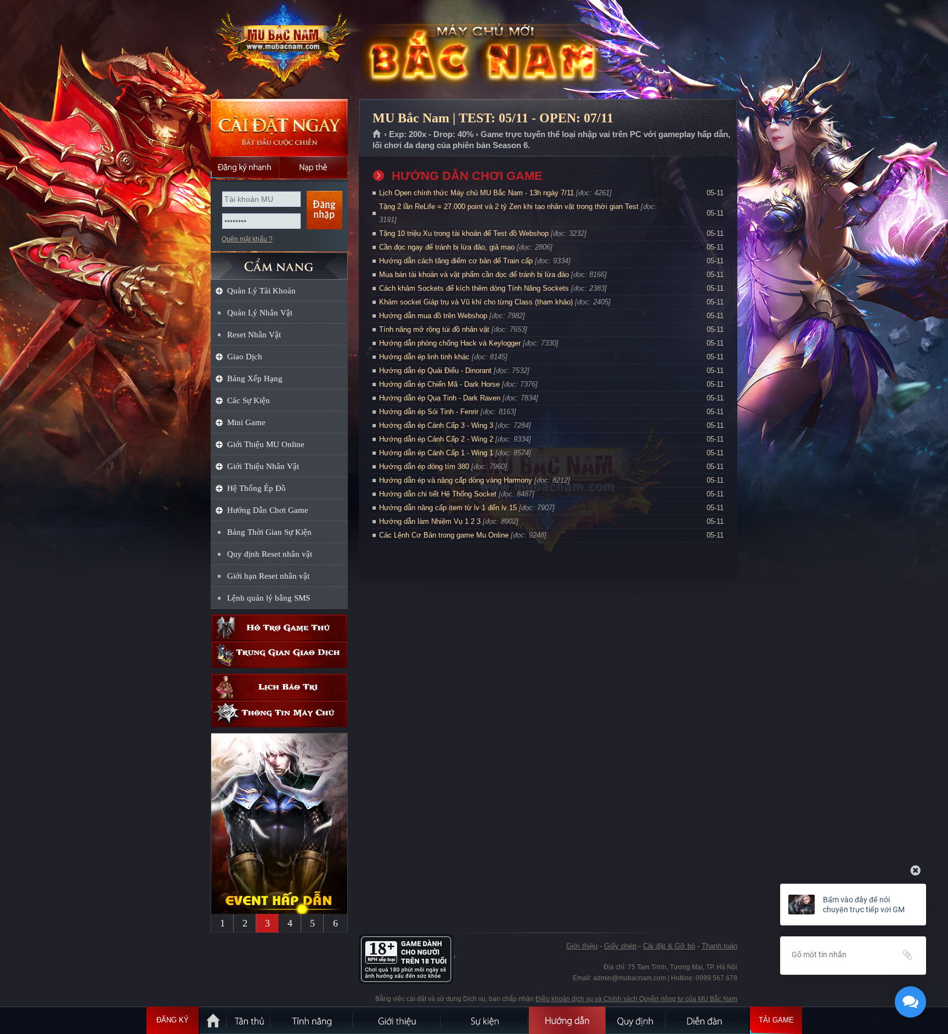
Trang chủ (377, 134)
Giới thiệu (581, 946)
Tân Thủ (249, 1020)
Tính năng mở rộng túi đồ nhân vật (434, 329)
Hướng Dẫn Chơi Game (267, 510)
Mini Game (246, 422)
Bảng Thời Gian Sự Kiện (269, 532)
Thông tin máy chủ (279, 713)
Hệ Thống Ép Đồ (256, 488)
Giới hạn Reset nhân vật (268, 576)
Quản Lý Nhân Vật (259, 312)
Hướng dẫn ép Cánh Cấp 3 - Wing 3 (436, 425)
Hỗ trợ (279, 627)
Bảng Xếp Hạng (255, 378)
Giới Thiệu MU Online (265, 444)
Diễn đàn (707, 1020)
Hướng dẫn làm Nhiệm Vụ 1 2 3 (430, 521)
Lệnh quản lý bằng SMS (268, 598)
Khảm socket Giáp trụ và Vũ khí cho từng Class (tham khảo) (476, 302)
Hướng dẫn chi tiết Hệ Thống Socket (437, 494)
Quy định (636, 1020)
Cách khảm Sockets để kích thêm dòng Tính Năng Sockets (475, 288)
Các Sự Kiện (248, 400)
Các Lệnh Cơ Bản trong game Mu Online (444, 535)
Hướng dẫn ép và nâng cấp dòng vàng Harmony (455, 480)
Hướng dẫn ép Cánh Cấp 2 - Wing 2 (436, 439)
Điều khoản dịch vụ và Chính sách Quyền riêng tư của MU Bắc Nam (636, 999)
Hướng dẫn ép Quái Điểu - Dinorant (435, 370)
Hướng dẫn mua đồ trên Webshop (433, 316)
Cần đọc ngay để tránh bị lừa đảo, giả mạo (447, 247)
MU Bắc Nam (279, 50)
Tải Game (776, 1020)
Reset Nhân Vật (254, 334)
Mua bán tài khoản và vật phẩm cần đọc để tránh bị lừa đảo (474, 274)
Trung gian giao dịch (279, 654)
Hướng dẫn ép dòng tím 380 (424, 466)
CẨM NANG (279, 261)
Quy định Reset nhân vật (269, 554)
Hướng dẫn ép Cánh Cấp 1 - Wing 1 (436, 453)
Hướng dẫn (567, 1020)
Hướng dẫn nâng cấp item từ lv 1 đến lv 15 (448, 508)
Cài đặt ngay (279, 127)
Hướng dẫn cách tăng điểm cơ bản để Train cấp (456, 261)
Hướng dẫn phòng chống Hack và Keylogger (451, 343)
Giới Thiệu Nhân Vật (263, 466)
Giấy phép (620, 946)
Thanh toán (719, 946)
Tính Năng (312, 1020)
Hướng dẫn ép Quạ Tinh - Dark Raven (439, 398)
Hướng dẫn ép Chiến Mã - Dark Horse (439, 384)
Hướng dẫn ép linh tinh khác (424, 357)
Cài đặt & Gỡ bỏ (669, 946)
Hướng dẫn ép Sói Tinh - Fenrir (428, 412)
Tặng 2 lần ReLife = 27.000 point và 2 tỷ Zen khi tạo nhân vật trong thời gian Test (509, 206)
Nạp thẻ (313, 167)
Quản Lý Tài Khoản (261, 290)
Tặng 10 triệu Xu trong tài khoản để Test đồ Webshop (464, 233)
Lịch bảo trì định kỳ (279, 687)
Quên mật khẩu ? (247, 239)
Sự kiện (485, 1020)
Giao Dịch (244, 356)
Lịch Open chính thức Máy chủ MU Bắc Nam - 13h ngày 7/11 (476, 193)
